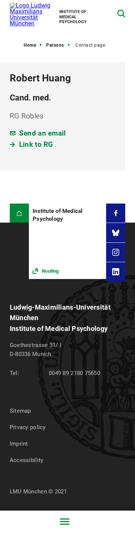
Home (30, 45)
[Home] (19, 213)
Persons (55, 45)
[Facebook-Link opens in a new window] (115, 213)
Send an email (42, 133)
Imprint (19, 443)
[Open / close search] (121, 14)
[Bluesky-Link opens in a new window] (115, 232)
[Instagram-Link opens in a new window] (115, 252)
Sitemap (20, 411)
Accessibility (27, 460)
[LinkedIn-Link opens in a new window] (115, 271)
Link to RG (36, 144)
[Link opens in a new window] (67, 241)
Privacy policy (28, 427)
